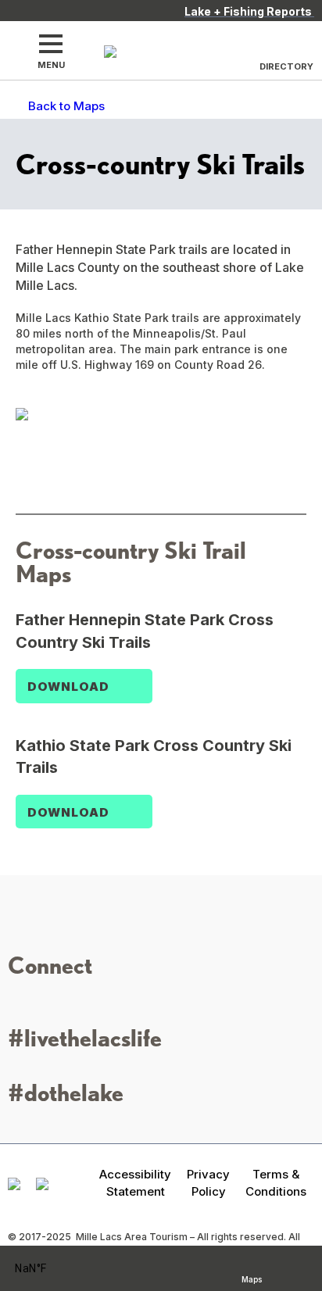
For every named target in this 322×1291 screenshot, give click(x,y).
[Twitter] (65, 1001)
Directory (286, 66)
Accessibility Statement (135, 1182)
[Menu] (50, 43)
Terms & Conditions (275, 1182)
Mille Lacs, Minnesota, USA (51, 1269)
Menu (51, 64)
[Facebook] (41, 1001)
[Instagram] (18, 1001)
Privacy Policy (208, 1182)
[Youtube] (88, 1001)
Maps (252, 1277)
